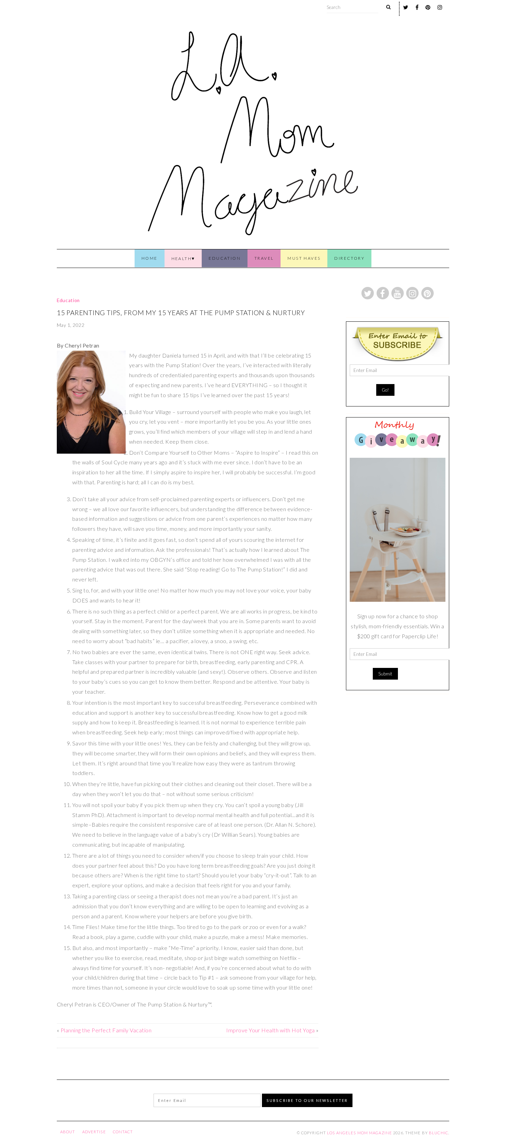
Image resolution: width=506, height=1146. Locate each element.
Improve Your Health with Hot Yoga (270, 1030)
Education (225, 258)
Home (149, 258)
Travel (264, 258)
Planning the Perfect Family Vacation (106, 1030)
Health (181, 258)
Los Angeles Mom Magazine (359, 1132)
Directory (349, 258)
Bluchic (438, 1132)
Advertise (94, 1131)
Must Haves (303, 258)
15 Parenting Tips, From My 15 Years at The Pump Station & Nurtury (181, 313)
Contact (123, 1131)
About (67, 1131)
